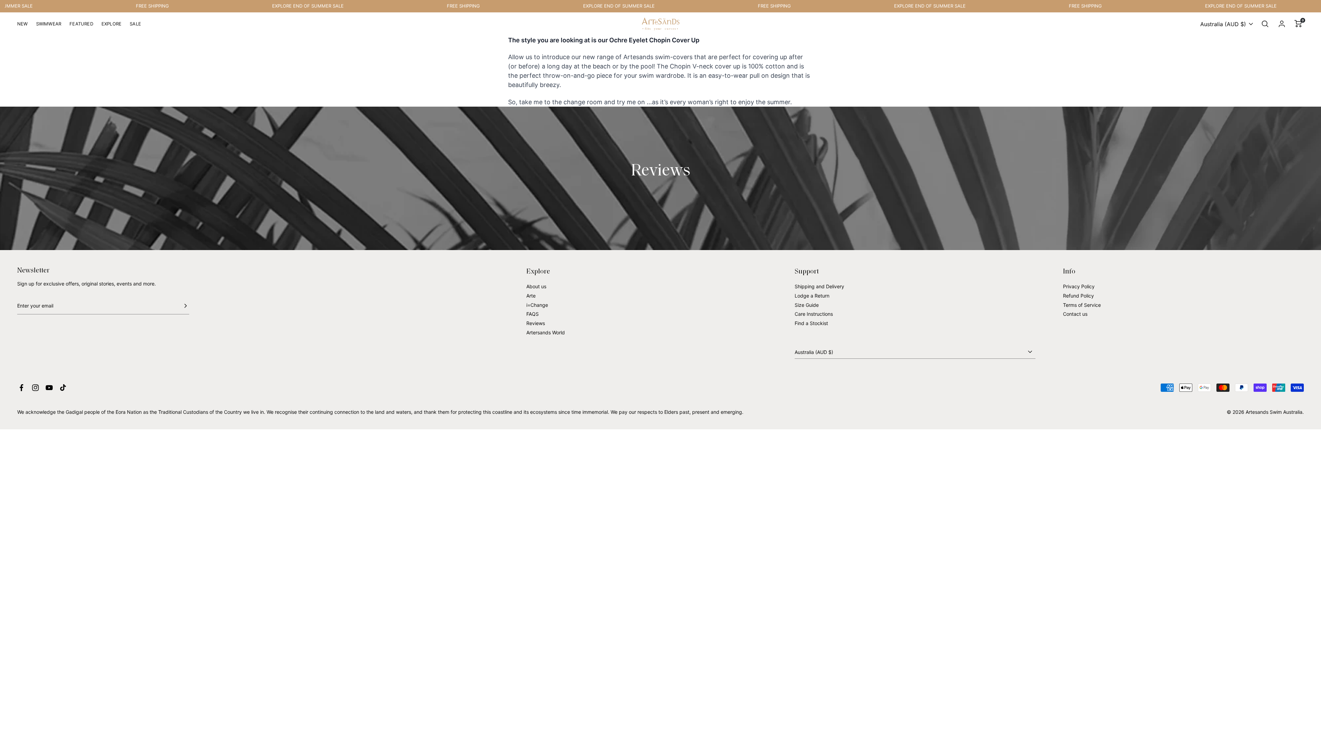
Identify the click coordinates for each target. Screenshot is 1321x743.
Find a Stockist (811, 323)
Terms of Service (1082, 305)
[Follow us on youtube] (49, 388)
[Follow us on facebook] (21, 388)
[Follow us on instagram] (35, 388)
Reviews (535, 323)
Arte (531, 296)
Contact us (1075, 314)
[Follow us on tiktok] (63, 388)
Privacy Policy (1079, 286)
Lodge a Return (812, 296)
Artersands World (545, 332)
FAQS (532, 314)
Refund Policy (1078, 296)
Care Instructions (814, 314)
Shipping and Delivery (819, 286)
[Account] (1281, 24)
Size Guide (807, 305)
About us (536, 286)
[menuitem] (22, 26)
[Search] (1265, 24)
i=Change (537, 305)
